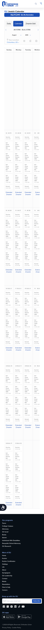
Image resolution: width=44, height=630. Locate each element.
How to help (6, 587)
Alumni (4, 538)
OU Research (6, 546)
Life (3, 567)
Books (4, 535)
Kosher (4, 559)
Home (4, 556)
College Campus (7, 526)
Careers (4, 590)
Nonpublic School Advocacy (11, 543)
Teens (4, 523)
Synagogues (6, 573)
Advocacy (5, 529)
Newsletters (6, 584)
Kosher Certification (8, 561)
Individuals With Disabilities (11, 541)
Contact (4, 579)
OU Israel (5, 532)
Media (4, 582)
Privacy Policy (6, 628)
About (4, 570)
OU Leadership (7, 576)
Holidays (5, 564)
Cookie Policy (16, 628)
